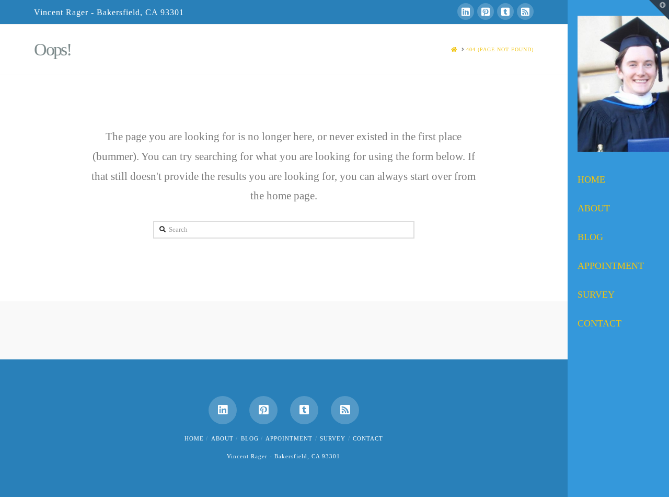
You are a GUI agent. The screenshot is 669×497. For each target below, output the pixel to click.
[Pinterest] (485, 11)
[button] (659, 10)
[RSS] (525, 11)
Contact (368, 438)
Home (194, 438)
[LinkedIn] (465, 11)
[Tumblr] (505, 11)
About (222, 438)
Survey (332, 438)
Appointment (289, 438)
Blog (250, 438)
